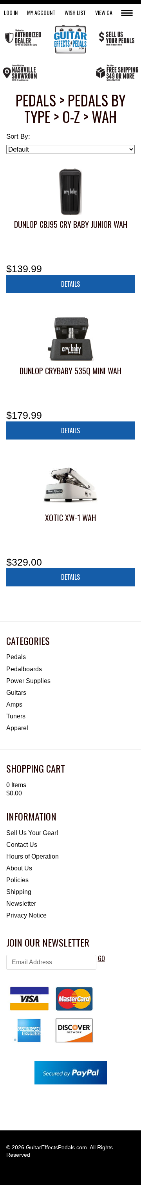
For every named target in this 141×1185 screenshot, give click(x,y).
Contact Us (21, 844)
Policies (17, 880)
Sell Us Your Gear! (32, 833)
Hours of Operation (32, 856)
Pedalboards (24, 669)
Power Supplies (28, 681)
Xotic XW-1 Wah (70, 518)
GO (101, 958)
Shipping (18, 891)
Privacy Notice (26, 915)
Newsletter (21, 903)
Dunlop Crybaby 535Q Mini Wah (70, 371)
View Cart (106, 12)
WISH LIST (75, 12)
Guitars (16, 692)
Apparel (17, 728)
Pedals (16, 657)
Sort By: (18, 136)
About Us (19, 868)
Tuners (15, 716)
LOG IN (11, 12)
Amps (14, 704)
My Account (41, 12)
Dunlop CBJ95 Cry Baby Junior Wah (70, 224)
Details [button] (70, 284)
